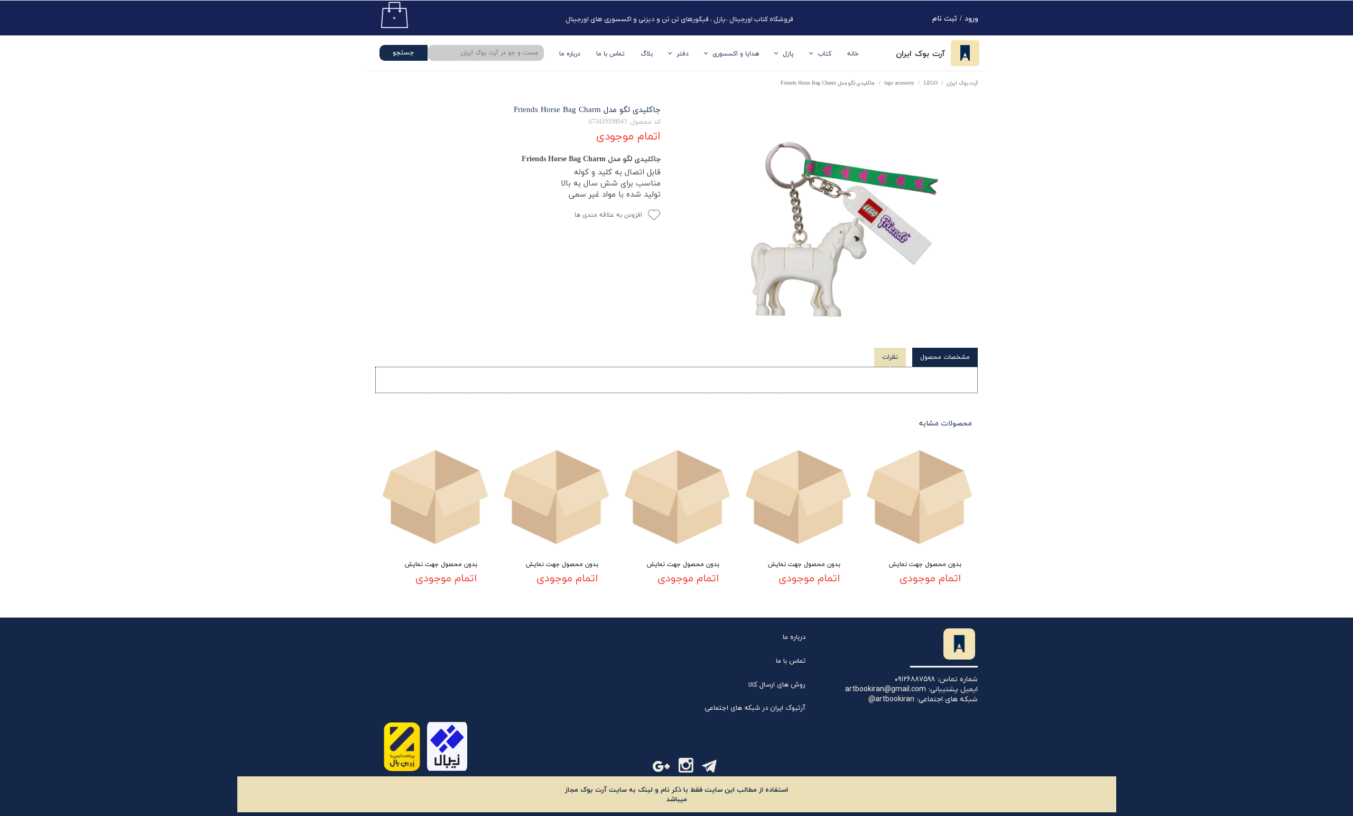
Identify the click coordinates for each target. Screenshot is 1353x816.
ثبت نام (944, 19)
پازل (788, 54)
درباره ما (794, 637)
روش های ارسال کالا (776, 685)
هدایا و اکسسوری (735, 54)
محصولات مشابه (945, 424)
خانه (853, 54)
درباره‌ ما (569, 54)
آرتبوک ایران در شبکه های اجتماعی (755, 708)
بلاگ (647, 54)
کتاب (824, 54)
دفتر (682, 54)
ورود (971, 19)
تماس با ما (610, 54)
